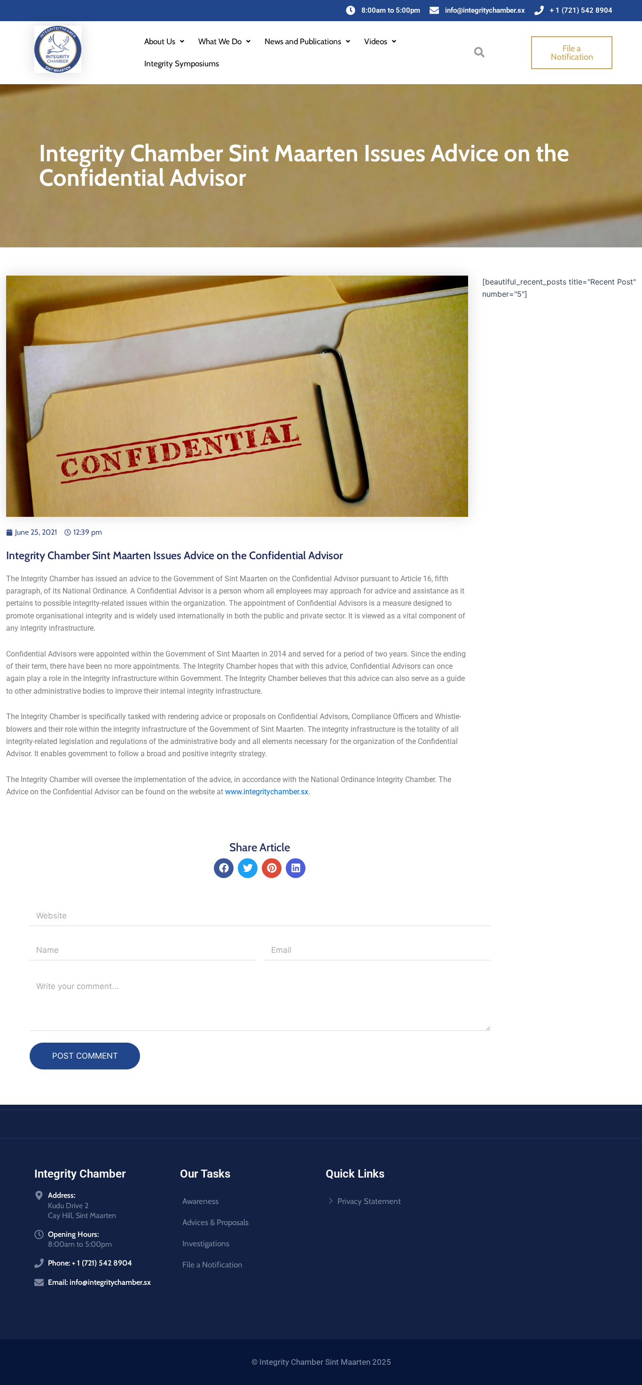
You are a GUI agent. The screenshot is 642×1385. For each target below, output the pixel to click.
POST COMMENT (85, 1056)
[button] (164, 42)
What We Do (220, 41)
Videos (375, 41)
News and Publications (303, 41)
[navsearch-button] (479, 51)
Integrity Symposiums (181, 63)
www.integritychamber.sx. (267, 791)
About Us (159, 41)
